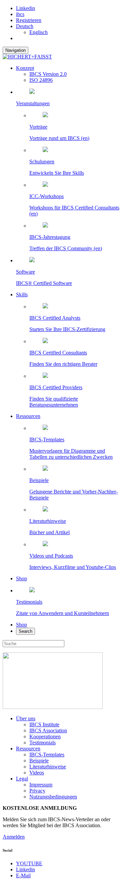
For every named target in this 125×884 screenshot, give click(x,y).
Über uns (25, 718)
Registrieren (28, 20)
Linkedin (25, 8)
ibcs (20, 14)
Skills (22, 294)
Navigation (15, 50)
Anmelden (14, 837)
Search (25, 631)
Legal (22, 778)
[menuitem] (24, 26)
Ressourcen (28, 416)
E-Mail (23, 875)
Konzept (25, 68)
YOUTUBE (29, 863)
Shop (21, 578)
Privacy (37, 790)
